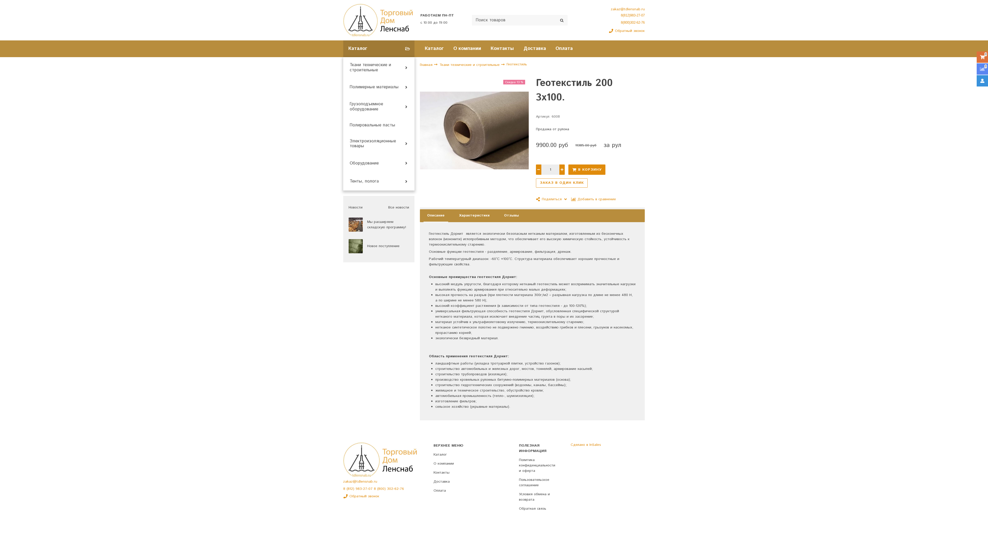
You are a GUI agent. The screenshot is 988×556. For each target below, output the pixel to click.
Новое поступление (383, 246)
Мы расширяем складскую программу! (386, 224)
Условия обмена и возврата (534, 497)
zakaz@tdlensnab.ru (628, 9)
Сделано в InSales (586, 444)
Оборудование (364, 163)
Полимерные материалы (374, 87)
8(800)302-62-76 (633, 22)
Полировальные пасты (372, 125)
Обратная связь (532, 508)
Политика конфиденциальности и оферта (537, 465)
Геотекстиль (517, 64)
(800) (382, 488)
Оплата (564, 48)
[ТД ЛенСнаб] (378, 20)
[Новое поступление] (356, 246)
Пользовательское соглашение (534, 482)
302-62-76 (395, 488)
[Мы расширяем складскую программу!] (356, 225)
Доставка (535, 48)
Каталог (434, 48)
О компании (467, 48)
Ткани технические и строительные (370, 68)
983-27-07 (365, 488)
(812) (351, 488)
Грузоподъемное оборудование (366, 107)
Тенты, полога (364, 181)
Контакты (502, 48)
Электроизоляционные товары (373, 144)
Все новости (398, 207)
